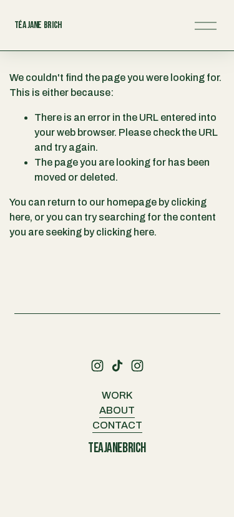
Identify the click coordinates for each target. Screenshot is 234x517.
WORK (117, 395)
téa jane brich (38, 25)
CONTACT (117, 425)
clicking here (125, 232)
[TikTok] (117, 365)
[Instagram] (97, 365)
